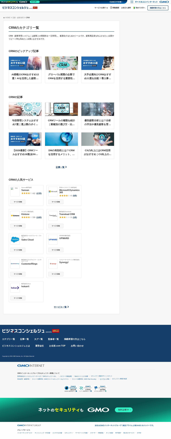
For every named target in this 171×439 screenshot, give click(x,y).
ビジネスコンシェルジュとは (16, 346)
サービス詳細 (18, 202)
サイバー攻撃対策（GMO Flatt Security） (84, 379)
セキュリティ (69, 433)
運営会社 (39, 346)
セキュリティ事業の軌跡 (119, 379)
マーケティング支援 (81, 433)
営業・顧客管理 (18, 18)
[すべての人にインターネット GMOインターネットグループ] (152, 2)
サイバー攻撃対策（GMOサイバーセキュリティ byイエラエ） (50, 379)
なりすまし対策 (104, 379)
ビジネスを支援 (57, 433)
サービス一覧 (60, 307)
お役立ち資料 (126, 8)
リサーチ (92, 433)
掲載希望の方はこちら (75, 339)
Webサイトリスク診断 (81, 376)
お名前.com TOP (57, 346)
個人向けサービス (128, 433)
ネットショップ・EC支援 (42, 433)
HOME (7, 18)
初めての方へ (140, 8)
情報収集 (100, 433)
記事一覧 (60, 167)
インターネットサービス (24, 433)
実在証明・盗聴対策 (23, 379)
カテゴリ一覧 (8, 339)
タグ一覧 (38, 339)
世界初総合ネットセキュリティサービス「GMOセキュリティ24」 (37, 376)
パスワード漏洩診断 (66, 376)
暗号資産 (118, 433)
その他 (139, 433)
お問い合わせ (77, 346)
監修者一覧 (53, 339)
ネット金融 (109, 433)
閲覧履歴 (116, 8)
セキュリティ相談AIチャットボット (101, 376)
